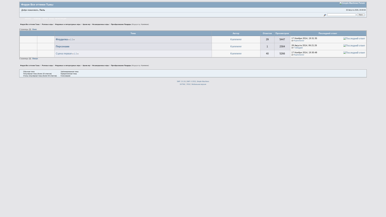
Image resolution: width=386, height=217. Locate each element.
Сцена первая (64, 53)
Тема (133, 33)
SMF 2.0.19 (181, 81)
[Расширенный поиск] (325, 15)
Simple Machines (203, 81)
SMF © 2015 (191, 81)
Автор (236, 33)
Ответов (267, 33)
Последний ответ (328, 33)
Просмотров (282, 33)
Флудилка (62, 39)
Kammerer (144, 24)
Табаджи (298, 48)
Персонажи (62, 46)
